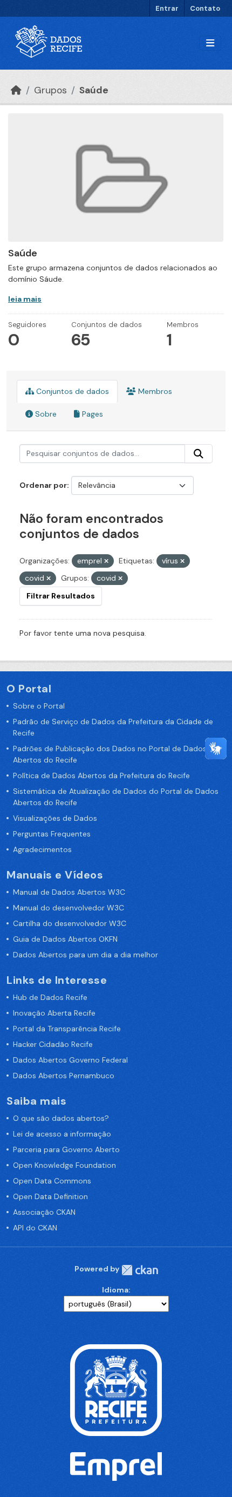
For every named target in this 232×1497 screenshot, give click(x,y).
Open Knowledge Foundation (64, 1165)
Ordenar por (43, 485)
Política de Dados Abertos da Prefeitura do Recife (101, 775)
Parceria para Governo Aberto (66, 1149)
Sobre (45, 414)
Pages (91, 414)
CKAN (139, 1270)
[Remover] (106, 561)
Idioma (115, 1290)
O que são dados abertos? (61, 1118)
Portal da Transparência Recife (67, 1028)
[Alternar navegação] (210, 43)
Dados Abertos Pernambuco (63, 1075)
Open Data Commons (52, 1181)
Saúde (93, 90)
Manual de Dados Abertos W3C (69, 892)
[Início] (16, 90)
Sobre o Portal (39, 706)
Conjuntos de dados (71, 391)
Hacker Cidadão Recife (53, 1044)
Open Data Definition (50, 1196)
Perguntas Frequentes (52, 834)
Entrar (167, 8)
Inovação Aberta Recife (54, 1013)
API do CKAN (35, 1228)
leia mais (25, 299)
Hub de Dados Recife (50, 997)
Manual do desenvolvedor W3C (68, 908)
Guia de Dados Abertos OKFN (65, 939)
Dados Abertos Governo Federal (70, 1060)
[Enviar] (199, 454)
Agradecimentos (42, 849)
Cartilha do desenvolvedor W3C (69, 923)
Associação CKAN (44, 1212)
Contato (205, 8)
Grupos (50, 90)
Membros (154, 391)
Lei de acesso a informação (62, 1134)
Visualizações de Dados (55, 818)
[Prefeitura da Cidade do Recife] (116, 1389)
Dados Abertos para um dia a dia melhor (85, 955)
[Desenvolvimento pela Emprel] (116, 1466)
